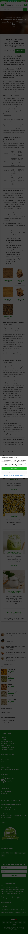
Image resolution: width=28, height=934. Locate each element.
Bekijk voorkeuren (14, 472)
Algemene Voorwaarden (20, 475)
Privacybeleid (11, 475)
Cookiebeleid (5, 475)
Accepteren (14, 468)
